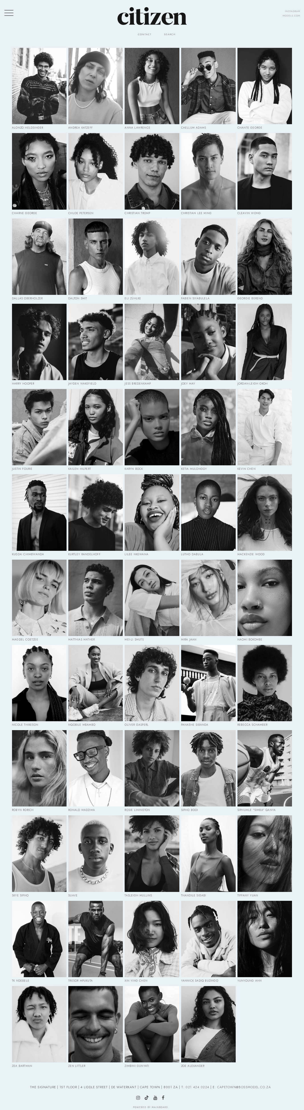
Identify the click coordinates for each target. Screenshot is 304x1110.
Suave (95, 853)
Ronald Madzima (96, 768)
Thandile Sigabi (208, 853)
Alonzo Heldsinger (39, 86)
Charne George (39, 171)
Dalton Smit (95, 257)
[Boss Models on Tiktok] (148, 1098)
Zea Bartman (39, 1024)
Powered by (150, 1107)
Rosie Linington (152, 768)
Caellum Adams (208, 86)
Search (170, 34)
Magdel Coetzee (39, 598)
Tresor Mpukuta (95, 939)
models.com (291, 15)
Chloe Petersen (95, 171)
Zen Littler (95, 1024)
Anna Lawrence (152, 86)
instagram (292, 11)
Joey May (208, 342)
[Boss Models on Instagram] (140, 1098)
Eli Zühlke (152, 257)
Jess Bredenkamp (152, 342)
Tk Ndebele (39, 939)
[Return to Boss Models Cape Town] (152, 16)
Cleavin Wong (264, 171)
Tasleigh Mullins (152, 853)
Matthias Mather (95, 598)
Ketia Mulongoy (208, 427)
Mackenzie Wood (264, 512)
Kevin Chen (264, 427)
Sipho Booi (208, 768)
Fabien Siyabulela (208, 257)
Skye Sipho (39, 853)
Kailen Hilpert (95, 427)
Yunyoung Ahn (265, 939)
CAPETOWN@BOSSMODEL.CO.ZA (244, 1087)
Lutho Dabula (208, 512)
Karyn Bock (152, 427)
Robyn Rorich (39, 768)
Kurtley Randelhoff (95, 512)
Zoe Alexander (208, 1024)
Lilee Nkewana (152, 512)
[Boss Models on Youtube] (157, 1098)
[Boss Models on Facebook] (165, 1098)
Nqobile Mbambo (96, 683)
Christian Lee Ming (208, 171)
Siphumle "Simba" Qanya (264, 768)
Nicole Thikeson (39, 683)
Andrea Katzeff (95, 86)
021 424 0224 (197, 1087)
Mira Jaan (208, 598)
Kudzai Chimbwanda (39, 512)
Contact (145, 34)
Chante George (265, 86)
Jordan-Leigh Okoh (265, 342)
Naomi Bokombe (265, 598)
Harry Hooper (39, 342)
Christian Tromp (152, 171)
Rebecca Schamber (265, 683)
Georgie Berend (265, 257)
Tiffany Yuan (264, 853)
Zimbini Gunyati (152, 1024)
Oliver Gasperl (152, 683)
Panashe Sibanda (208, 683)
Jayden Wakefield (95, 342)
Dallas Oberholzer (39, 257)
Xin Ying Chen (152, 939)
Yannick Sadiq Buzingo (208, 939)
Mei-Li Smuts (152, 598)
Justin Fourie (39, 427)
